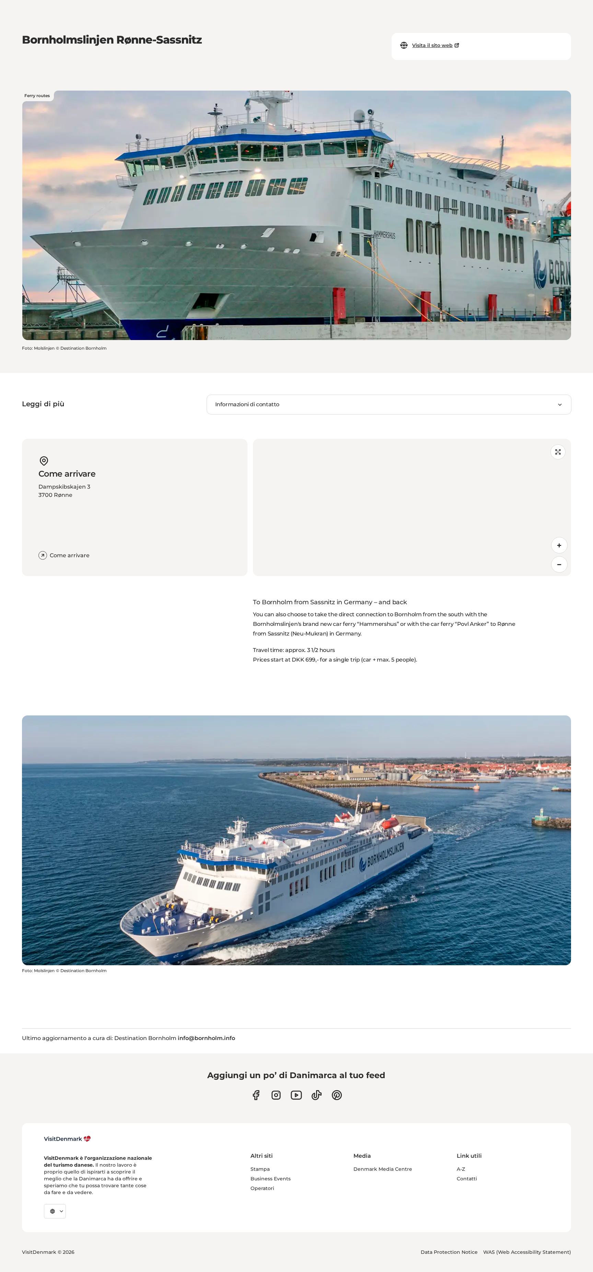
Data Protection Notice (449, 1252)
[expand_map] (558, 451)
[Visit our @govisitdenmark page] (317, 1095)
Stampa (260, 1169)
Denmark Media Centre (382, 1169)
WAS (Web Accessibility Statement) (527, 1252)
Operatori (262, 1188)
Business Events (271, 1179)
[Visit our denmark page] (256, 1095)
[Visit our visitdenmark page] (296, 1095)
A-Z (461, 1169)
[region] (412, 507)
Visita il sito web (432, 45)
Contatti (467, 1179)
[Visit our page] (276, 1095)
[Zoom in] (559, 545)
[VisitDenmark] (67, 1138)
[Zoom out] (559, 564)
